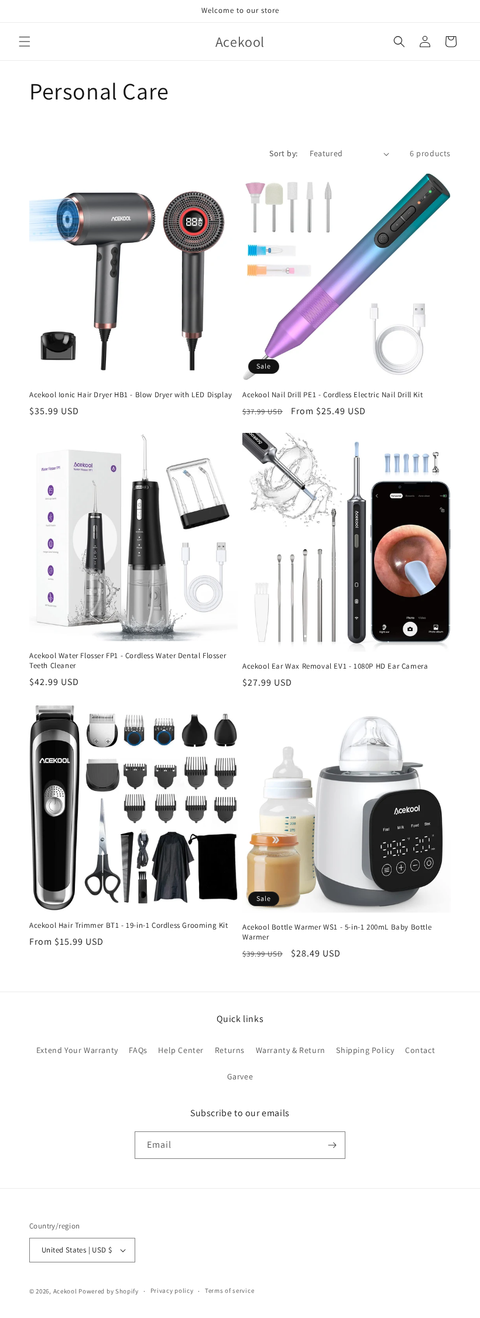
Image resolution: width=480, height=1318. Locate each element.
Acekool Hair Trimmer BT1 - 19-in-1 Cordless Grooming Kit (128, 925)
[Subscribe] (332, 1145)
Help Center (181, 1050)
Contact (420, 1050)
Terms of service (229, 1290)
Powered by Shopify (108, 1291)
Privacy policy (172, 1290)
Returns (230, 1050)
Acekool (65, 1291)
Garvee (240, 1076)
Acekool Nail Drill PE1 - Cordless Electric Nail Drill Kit (332, 395)
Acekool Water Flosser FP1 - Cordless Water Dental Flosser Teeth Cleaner (127, 660)
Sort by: (283, 153)
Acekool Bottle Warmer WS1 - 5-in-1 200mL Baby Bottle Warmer (336, 932)
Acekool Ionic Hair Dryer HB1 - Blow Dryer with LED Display (130, 395)
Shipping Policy (365, 1050)
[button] (24, 41)
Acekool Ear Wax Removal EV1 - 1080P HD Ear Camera (335, 666)
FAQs (138, 1050)
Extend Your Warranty (77, 1050)
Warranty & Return (290, 1050)
